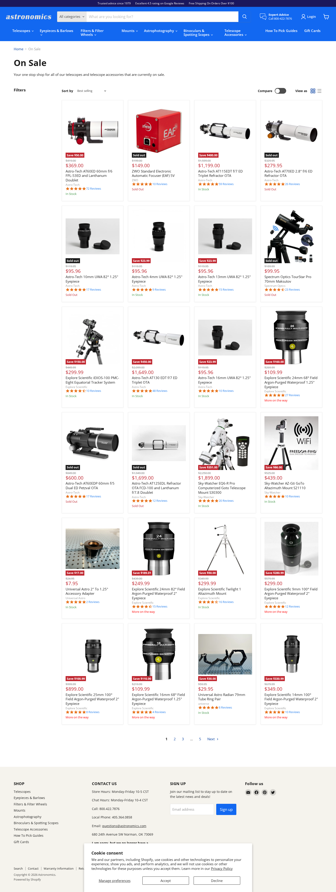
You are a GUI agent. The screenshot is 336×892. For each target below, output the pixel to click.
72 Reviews (93, 189)
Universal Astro (75, 598)
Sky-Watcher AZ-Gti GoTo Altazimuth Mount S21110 (285, 485)
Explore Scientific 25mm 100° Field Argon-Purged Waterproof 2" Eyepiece (92, 699)
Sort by (67, 91)
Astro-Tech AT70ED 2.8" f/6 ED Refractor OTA (288, 173)
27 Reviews (292, 395)
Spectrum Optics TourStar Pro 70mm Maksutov (287, 279)
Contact (33, 868)
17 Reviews (93, 290)
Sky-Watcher (206, 497)
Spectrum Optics (274, 286)
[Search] (244, 16)
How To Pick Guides (281, 30)
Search (18, 868)
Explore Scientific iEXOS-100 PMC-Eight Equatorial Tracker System (92, 380)
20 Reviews (226, 501)
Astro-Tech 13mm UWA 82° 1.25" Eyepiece (224, 279)
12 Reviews (159, 501)
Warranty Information (59, 868)
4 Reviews (159, 712)
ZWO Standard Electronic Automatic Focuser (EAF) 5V (153, 173)
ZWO (135, 180)
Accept (165, 880)
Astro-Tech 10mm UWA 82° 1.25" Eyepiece (92, 279)
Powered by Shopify (27, 879)
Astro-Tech (73, 185)
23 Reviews (292, 290)
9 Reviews (159, 290)
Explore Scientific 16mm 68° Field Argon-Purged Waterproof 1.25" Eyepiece (158, 699)
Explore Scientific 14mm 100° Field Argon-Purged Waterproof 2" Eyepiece (291, 699)
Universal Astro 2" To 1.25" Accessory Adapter (87, 591)
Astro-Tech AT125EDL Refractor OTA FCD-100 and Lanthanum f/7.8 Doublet (156, 487)
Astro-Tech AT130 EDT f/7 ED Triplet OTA (154, 380)
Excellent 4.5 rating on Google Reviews (159, 3)
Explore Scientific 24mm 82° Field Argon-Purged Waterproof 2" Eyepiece (158, 593)
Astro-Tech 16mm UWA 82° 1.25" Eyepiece (224, 380)
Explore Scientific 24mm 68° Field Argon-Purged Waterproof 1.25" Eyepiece (290, 382)
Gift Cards (312, 30)
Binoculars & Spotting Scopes (197, 32)
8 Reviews (92, 712)
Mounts (128, 30)
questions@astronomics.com (124, 826)
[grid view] (313, 91)
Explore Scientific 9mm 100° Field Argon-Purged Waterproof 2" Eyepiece (290, 593)
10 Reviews (159, 184)
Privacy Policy (222, 868)
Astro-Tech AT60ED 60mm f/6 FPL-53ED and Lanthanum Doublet (89, 175)
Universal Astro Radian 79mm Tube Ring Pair (221, 696)
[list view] (319, 91)
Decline (217, 880)
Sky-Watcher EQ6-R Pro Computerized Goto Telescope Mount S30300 (221, 487)
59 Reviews (226, 184)
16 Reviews (226, 602)
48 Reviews (159, 391)
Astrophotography (159, 30)
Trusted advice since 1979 (114, 3)
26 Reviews (292, 184)
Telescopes (21, 30)
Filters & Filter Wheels (92, 32)
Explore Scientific (76, 387)
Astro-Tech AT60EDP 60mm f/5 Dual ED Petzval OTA (90, 485)
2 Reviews (92, 602)
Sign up (226, 809)
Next (211, 739)
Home (18, 49)
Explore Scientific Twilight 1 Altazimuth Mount (219, 591)
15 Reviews (226, 290)
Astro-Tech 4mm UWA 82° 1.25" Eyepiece (157, 279)
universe (203, 704)
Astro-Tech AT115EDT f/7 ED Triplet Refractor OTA (220, 173)
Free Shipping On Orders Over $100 (211, 3)
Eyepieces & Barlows (56, 30)
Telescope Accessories (234, 32)
